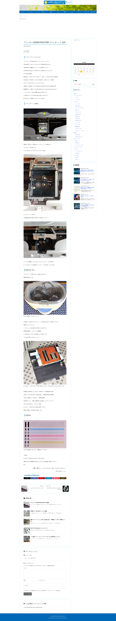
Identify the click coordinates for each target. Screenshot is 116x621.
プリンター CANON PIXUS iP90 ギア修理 (39, 502)
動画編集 (77, 126)
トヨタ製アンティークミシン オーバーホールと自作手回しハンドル (45, 536)
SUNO (77, 110)
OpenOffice (78, 114)
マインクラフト (78, 151)
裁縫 (75, 93)
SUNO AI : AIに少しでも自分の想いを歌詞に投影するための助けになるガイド (87, 171)
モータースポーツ (78, 95)
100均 (77, 142)
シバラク (64, 471)
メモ (26, 15)
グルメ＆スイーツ (78, 147)
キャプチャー (78, 128)
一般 (76, 157)
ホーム (22, 15)
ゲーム (76, 149)
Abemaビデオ (78, 136)
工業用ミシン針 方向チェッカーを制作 (38, 511)
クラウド (77, 122)
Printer (52, 468)
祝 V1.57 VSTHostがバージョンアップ (38, 528)
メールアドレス (42, 580)
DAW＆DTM (78, 120)
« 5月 (79, 74)
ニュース (76, 155)
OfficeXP (77, 118)
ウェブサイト (26, 585)
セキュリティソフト (79, 130)
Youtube (77, 134)
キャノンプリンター (46, 468)
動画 (75, 132)
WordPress (78, 105)
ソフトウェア (77, 124)
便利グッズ (77, 138)
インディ (77, 99)
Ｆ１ (76, 97)
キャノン (40, 468)
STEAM (77, 153)
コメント (25, 567)
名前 (25, 580)
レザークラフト (79, 107)
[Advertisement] (55, 28)
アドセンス (78, 112)
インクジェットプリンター (60, 468)
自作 (76, 140)
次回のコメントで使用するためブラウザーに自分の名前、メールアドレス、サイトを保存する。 (43, 590)
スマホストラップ (79, 144)
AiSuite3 (77, 116)
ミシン (77, 103)
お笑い (77, 159)
